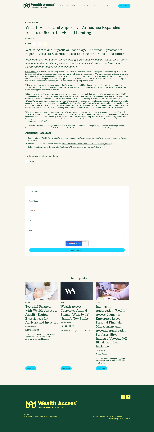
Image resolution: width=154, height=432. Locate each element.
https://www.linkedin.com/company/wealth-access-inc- (74, 138)
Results (86, 6)
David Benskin (30, 38)
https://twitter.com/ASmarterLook (68, 147)
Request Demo (124, 5)
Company (110, 6)
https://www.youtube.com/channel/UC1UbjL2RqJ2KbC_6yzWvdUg (87, 144)
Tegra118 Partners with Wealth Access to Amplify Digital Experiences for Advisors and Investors (41, 314)
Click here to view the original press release (41, 156)
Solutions (63, 6)
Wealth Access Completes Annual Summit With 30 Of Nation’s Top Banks (75, 312)
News (32, 161)
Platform (75, 6)
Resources (97, 6)
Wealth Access (30, 72)
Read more (31, 368)
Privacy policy (113, 419)
